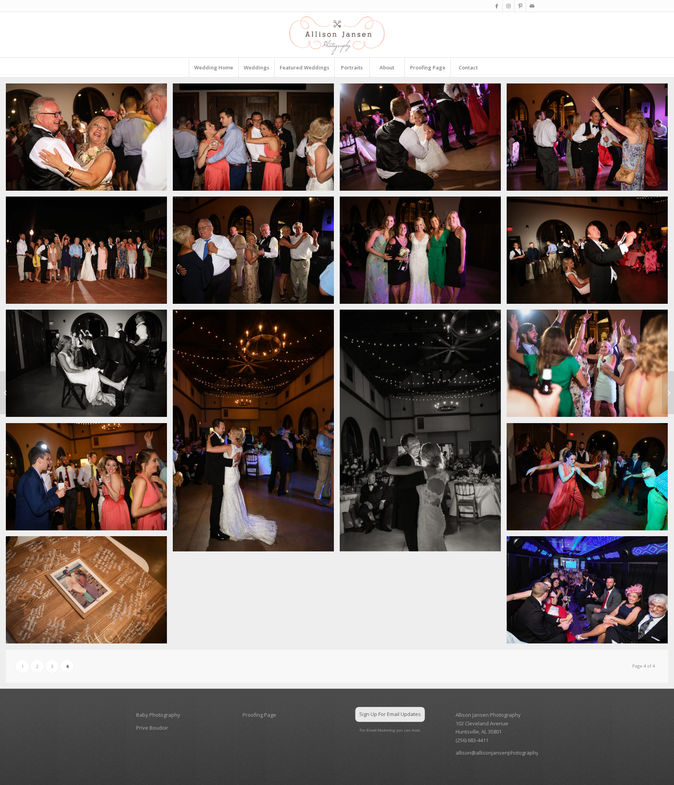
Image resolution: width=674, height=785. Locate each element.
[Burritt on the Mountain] (668, 392)
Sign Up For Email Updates (390, 714)
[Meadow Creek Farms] (6, 392)
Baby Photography (158, 714)
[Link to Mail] (532, 6)
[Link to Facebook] (496, 6)
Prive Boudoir (152, 727)
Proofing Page (259, 714)
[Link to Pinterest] (520, 6)
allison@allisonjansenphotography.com (503, 752)
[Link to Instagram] (508, 6)
